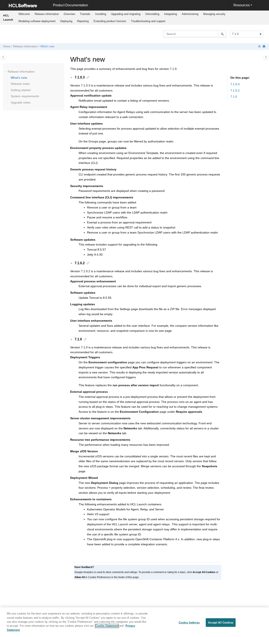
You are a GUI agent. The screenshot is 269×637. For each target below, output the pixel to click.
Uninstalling (152, 14)
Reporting (83, 21)
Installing (100, 14)
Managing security (214, 14)
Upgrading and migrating (125, 14)
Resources (241, 5)
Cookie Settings (189, 622)
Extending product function (110, 21)
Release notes (20, 83)
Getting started (20, 90)
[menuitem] (24, 14)
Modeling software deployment (36, 21)
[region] (134, 622)
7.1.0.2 (235, 90)
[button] (6, 72)
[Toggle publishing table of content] (3, 57)
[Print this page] (264, 46)
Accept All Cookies (220, 622)
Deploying (66, 21)
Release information (47, 14)
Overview (69, 14)
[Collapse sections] (259, 46)
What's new (47, 46)
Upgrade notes (20, 102)
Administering (190, 14)
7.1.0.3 (235, 84)
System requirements (25, 96)
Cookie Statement (106, 626)
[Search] (222, 34)
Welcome (24, 14)
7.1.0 (233, 96)
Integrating (170, 14)
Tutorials (85, 14)
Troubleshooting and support (148, 21)
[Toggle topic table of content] (266, 57)
